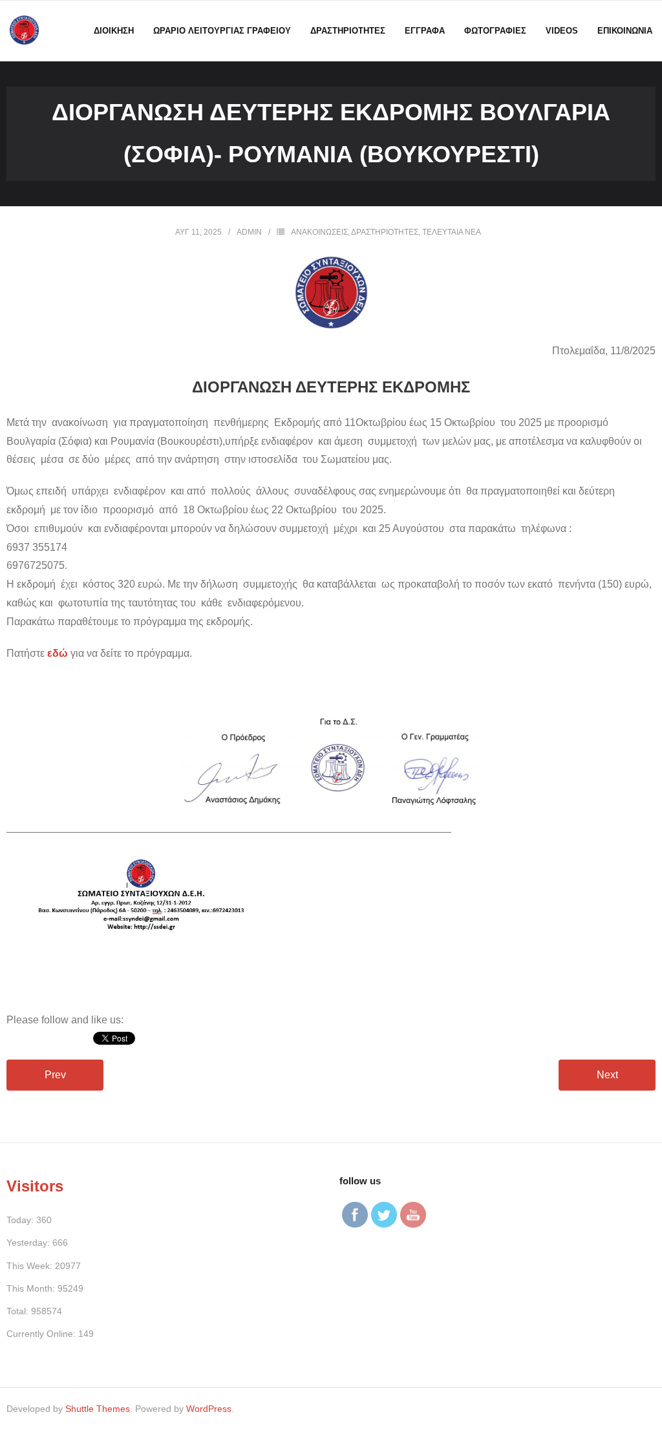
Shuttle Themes (97, 1408)
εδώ (57, 653)
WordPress (208, 1408)
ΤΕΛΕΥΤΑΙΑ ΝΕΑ (451, 232)
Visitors (34, 1186)
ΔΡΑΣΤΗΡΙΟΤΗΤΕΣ (384, 232)
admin (249, 232)
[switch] (331, 1003)
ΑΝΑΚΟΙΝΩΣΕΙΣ (319, 232)
